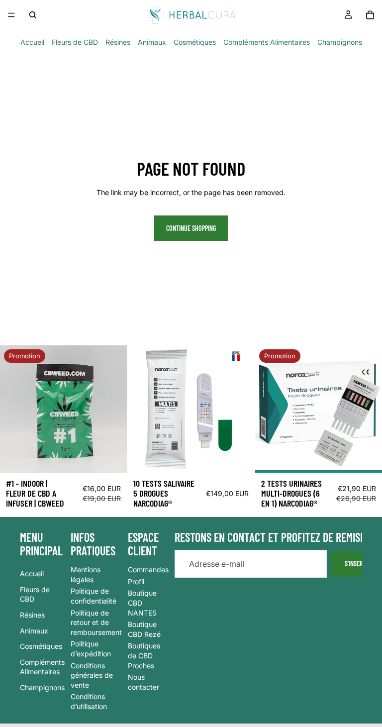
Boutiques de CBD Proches (144, 655)
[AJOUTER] (239, 458)
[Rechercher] (33, 15)
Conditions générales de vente (92, 675)
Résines (117, 42)
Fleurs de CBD (75, 42)
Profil (136, 581)
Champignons (339, 42)
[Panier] (370, 15)
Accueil (32, 42)
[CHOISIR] (112, 458)
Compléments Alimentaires (266, 42)
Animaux (152, 42)
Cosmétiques (195, 42)
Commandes (148, 569)
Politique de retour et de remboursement (96, 622)
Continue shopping (191, 228)
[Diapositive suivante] (240, 409)
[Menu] (11, 14)
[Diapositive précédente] (142, 409)
